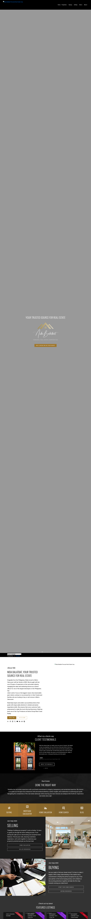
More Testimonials (47, 764)
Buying (70, 4)
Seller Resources (25, 849)
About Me (12, 717)
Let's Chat (22, 717)
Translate (18, 655)
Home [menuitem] (59, 4)
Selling (75, 4)
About (85, 4)
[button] (45, 345)
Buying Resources (66, 891)
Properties (64, 4)
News (80, 4)
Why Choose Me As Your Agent (45, 345)
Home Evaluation (25, 845)
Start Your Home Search (66, 887)
